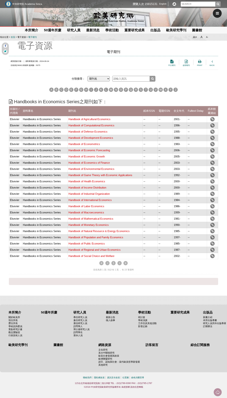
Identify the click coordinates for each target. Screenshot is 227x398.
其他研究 (103, 365)
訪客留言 (152, 345)
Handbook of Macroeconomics (86, 212)
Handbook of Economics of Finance (89, 162)
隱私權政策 (99, 377)
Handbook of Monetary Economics (88, 224)
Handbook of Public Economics (86, 243)
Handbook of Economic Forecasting (89, 150)
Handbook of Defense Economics (87, 131)
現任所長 (13, 320)
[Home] (174, 4)
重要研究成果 (134, 30)
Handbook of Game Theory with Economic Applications (100, 175)
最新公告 (110, 317)
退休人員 (78, 335)
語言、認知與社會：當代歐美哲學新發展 (119, 362)
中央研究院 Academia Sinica (27, 4)
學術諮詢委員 (15, 326)
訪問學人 (78, 326)
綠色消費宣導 (137, 377)
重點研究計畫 (15, 329)
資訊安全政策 (113, 377)
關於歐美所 (14, 317)
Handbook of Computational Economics (91, 125)
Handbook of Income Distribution (87, 187)
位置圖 (125, 377)
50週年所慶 (52, 30)
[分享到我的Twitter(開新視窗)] (5, 51)
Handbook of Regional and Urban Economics (94, 249)
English (163, 4)
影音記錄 (142, 326)
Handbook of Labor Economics (86, 206)
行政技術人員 (15, 335)
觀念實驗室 (14, 332)
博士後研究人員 (81, 329)
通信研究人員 (80, 323)
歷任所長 (13, 323)
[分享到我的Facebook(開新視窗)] (5, 46)
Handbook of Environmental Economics (91, 168)
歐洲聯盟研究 (105, 358)
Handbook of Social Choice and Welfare (91, 255)
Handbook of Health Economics (86, 181)
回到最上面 (218, 392)
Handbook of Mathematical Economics (90, 218)
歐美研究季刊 (176, 30)
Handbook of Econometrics (84, 144)
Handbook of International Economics (90, 199)
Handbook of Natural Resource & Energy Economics (99, 231)
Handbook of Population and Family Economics (95, 237)
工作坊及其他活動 (147, 323)
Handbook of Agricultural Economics (89, 119)
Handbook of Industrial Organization (89, 193)
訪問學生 (78, 332)
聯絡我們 (87, 377)
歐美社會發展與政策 (108, 355)
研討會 (141, 317)
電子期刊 (32, 37)
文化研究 (103, 349)
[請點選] (212, 119)
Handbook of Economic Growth (86, 156)
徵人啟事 (110, 320)
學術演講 (142, 320)
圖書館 (197, 30)
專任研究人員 (80, 317)
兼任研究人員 (80, 320)
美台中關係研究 (106, 352)
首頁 (13, 37)
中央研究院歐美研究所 (113, 17)
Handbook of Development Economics (90, 137)
